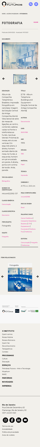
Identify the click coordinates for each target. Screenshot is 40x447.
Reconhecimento (8, 346)
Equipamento (25, 226)
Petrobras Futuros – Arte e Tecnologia (16, 368)
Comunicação (6, 204)
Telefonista (28, 232)
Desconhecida (25, 121)
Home (3, 14)
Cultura (4, 358)
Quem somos (7, 334)
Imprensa (6, 386)
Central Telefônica (26, 218)
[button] (3, 78)
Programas (8, 355)
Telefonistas (26, 245)
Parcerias (7, 378)
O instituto (8, 331)
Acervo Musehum (12, 14)
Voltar (35, 22)
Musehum (6, 371)
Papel (23, 164)
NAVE (4, 374)
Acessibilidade (7, 429)
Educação (5, 361)
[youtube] (25, 420)
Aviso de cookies (8, 435)
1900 (22, 154)
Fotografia (5, 236)
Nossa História (7, 337)
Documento (5, 215)
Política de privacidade (10, 432)
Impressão (24, 175)
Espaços (6, 365)
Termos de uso (7, 426)
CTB (29, 224)
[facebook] (12, 420)
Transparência (7, 349)
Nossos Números (8, 340)
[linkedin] (18, 420)
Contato (5, 352)
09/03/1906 (24, 132)
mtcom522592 (25, 197)
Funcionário (24, 229)
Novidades (7, 382)
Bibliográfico (6, 181)
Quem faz (6, 343)
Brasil (23, 207)
